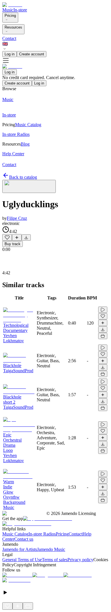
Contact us (23, 539)
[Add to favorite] (7, 237)
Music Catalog (15, 534)
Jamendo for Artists (19, 549)
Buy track (12, 244)
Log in (10, 54)
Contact (9, 38)
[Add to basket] (102, 336)
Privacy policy (80, 559)
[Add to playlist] (17, 237)
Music (7, 9)
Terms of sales (54, 559)
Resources (13, 27)
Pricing (10, 15)
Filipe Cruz (17, 218)
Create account (31, 54)
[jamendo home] (12, 4)
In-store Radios (42, 534)
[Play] (29, 186)
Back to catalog (23, 177)
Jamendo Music (51, 549)
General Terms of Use (22, 559)
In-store (20, 9)
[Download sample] (26, 237)
